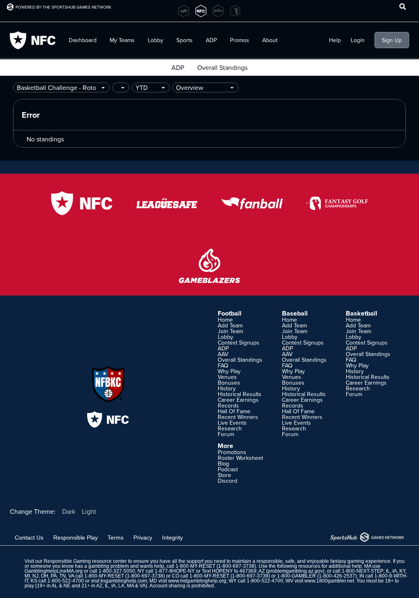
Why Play (229, 371)
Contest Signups (238, 342)
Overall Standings (222, 67)
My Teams (122, 40)
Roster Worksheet (240, 458)
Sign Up (392, 40)
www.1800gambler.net (329, 581)
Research (230, 428)
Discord (227, 481)
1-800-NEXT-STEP (362, 571)
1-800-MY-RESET (195, 566)
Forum (226, 434)
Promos (239, 40)
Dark (68, 511)
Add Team (230, 325)
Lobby (155, 40)
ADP (177, 67)
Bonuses (229, 383)
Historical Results (239, 394)
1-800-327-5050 (117, 571)
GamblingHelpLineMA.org (54, 571)
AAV (223, 354)
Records (228, 405)
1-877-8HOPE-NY (175, 571)
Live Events (232, 423)
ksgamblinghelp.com (124, 581)
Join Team (230, 331)
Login (358, 40)
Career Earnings (238, 400)
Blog (223, 463)
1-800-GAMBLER (296, 576)
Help (335, 40)
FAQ (223, 365)
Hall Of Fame (234, 411)
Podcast (228, 469)
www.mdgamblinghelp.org (197, 581)
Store (224, 475)
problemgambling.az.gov (295, 571)
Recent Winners (238, 417)
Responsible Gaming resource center (85, 561)
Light (89, 511)
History (227, 388)
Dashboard (83, 40)
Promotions (232, 452)
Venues (227, 377)
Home (225, 320)
